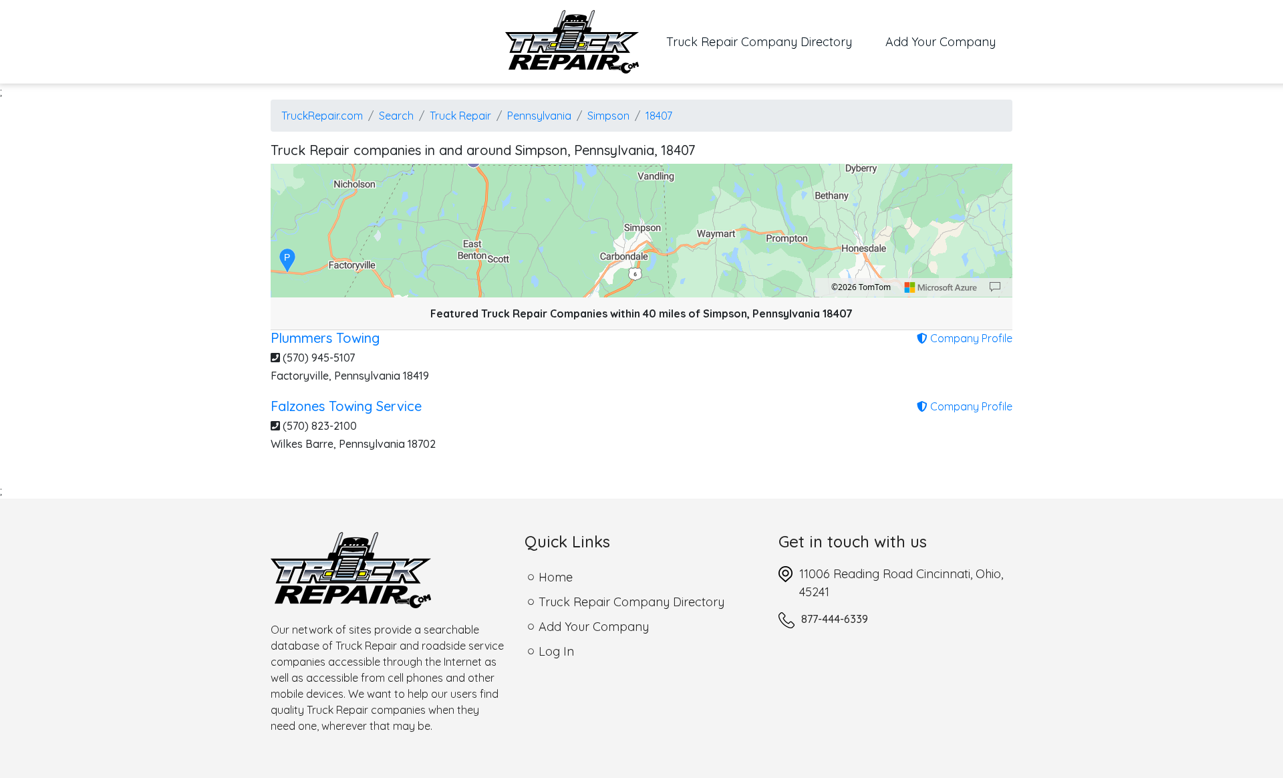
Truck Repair (460, 115)
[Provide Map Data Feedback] (995, 287)
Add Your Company (940, 41)
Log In (556, 651)
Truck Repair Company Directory (767, 41)
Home (556, 577)
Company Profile (970, 338)
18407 (659, 115)
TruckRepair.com (322, 115)
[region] (641, 230)
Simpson (608, 115)
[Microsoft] (941, 287)
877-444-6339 (834, 619)
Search (396, 115)
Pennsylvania (539, 115)
